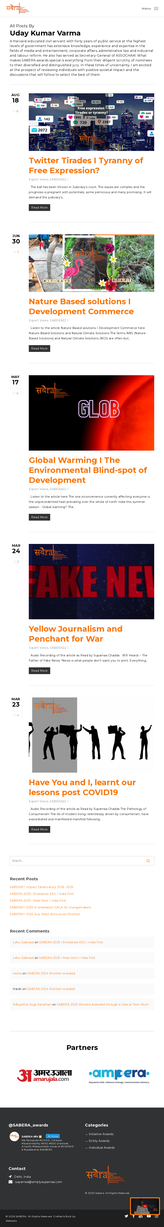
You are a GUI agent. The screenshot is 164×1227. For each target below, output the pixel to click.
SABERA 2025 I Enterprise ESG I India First (42, 894)
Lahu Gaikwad (23, 942)
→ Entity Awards (97, 1141)
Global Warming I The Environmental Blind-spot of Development (88, 470)
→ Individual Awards (100, 1147)
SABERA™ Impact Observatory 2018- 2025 (41, 887)
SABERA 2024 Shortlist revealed (51, 973)
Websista (11, 1220)
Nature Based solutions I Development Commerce (81, 306)
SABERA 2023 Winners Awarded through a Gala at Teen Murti (103, 1004)
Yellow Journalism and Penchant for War (76, 634)
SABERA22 (58, 179)
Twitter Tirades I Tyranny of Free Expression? (86, 165)
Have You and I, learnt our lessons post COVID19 (82, 787)
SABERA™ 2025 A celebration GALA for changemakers (50, 907)
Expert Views (38, 179)
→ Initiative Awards (99, 1134)
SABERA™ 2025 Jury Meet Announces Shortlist (45, 914)
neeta (17, 973)
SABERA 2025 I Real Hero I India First (38, 900)
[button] (150, 8)
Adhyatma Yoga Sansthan (32, 1004)
